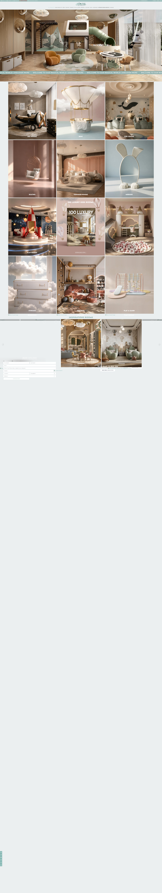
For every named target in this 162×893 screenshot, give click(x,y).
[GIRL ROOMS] (129, 110)
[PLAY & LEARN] (129, 285)
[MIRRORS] (129, 169)
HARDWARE (95, 7)
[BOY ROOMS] (32, 110)
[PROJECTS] (81, 285)
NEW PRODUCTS (58, 7)
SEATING (67, 7)
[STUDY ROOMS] (129, 227)
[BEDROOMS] (13, 315)
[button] (3, 47)
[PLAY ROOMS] (32, 227)
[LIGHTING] (62, 315)
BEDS (64, 7)
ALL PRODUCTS (51, 7)
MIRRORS (83, 7)
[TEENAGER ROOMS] (81, 169)
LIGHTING (87, 7)
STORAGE (72, 7)
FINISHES (112, 7)
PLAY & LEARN (77, 7)
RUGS (91, 7)
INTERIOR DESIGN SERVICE (103, 7)
